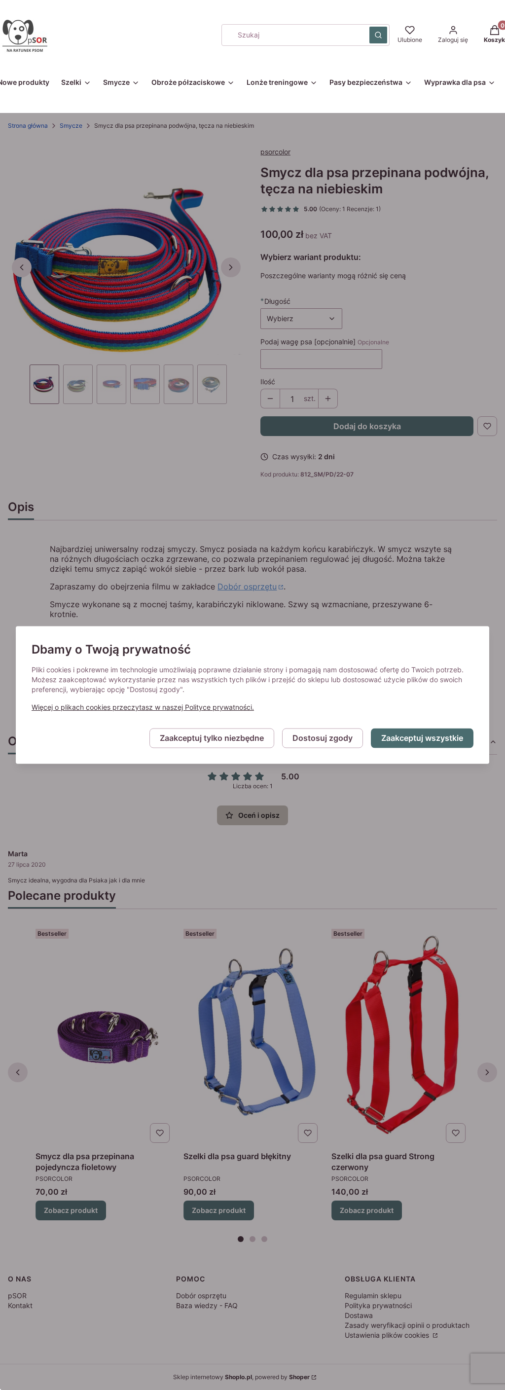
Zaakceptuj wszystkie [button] (422, 738)
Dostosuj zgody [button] (322, 738)
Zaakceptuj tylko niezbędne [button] (212, 738)
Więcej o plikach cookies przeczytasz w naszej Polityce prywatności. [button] (143, 707)
